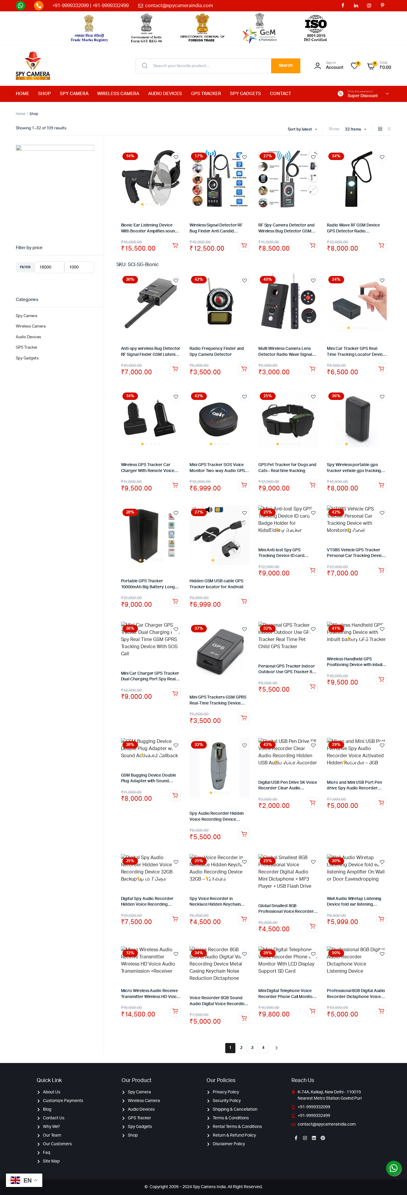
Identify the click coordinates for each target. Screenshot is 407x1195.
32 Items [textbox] (353, 129)
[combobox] (302, 129)
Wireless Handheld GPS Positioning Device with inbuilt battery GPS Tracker (355, 665)
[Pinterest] (322, 1138)
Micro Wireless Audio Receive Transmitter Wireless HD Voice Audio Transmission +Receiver (150, 997)
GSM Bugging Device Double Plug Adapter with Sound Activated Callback (148, 781)
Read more (244, 485)
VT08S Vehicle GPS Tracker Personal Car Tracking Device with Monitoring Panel (355, 556)
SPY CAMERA (74, 93)
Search (286, 65)
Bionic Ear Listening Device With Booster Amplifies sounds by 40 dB (150, 231)
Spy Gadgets (27, 358)
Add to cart (175, 245)
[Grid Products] (380, 129)
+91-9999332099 (70, 5)
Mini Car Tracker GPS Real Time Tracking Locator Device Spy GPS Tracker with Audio (356, 354)
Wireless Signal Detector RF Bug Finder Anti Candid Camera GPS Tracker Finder (216, 231)
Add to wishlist (176, 157)
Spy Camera (26, 316)
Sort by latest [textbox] (300, 129)
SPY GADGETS (245, 93)
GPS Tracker (27, 348)
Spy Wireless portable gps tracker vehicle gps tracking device (354, 471)
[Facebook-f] (295, 1138)
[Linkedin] (313, 1138)
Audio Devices (28, 337)
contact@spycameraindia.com (179, 5)
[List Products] (388, 129)
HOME (22, 93)
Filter (25, 267)
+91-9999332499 (110, 5)
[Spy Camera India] (33, 66)
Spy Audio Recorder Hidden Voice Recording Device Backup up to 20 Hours (216, 819)
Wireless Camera (31, 326)
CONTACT (280, 93)
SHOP (44, 93)
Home (20, 114)
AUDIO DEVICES (165, 93)
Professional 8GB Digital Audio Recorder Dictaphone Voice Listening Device (356, 997)
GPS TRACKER (206, 93)
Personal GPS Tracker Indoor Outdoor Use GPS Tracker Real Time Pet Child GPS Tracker (288, 672)
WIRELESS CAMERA (118, 93)
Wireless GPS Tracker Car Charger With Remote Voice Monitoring (147, 471)
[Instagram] (304, 1138)
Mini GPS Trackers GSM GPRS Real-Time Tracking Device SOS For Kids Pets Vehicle (217, 703)
